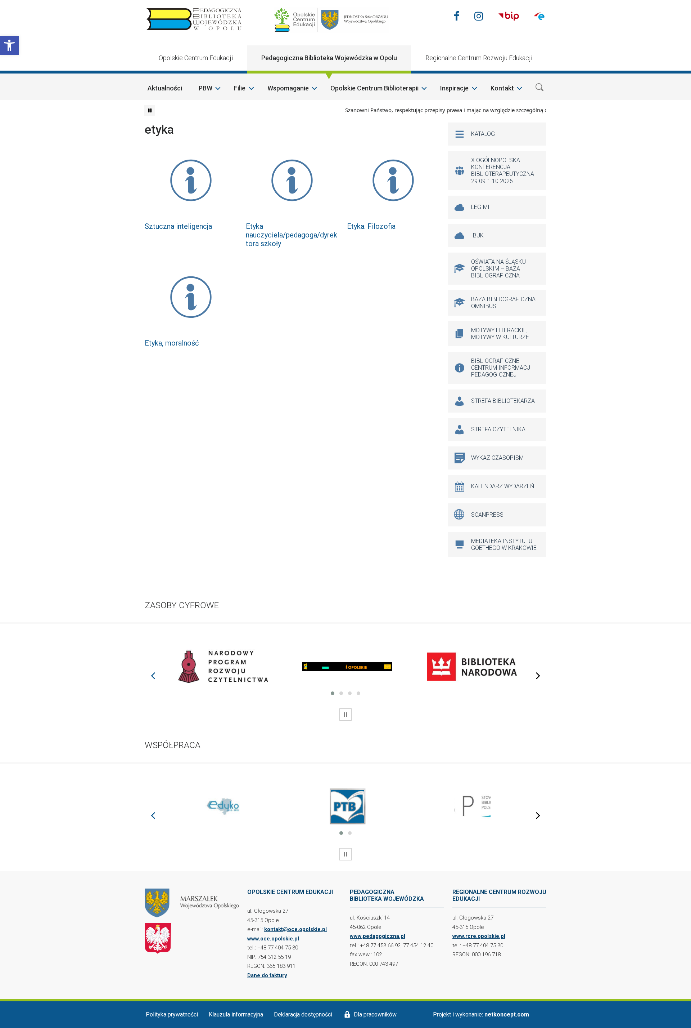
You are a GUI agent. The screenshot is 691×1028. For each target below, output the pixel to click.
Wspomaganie (288, 88)
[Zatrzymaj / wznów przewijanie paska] (149, 110)
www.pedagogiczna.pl (377, 936)
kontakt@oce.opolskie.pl (295, 929)
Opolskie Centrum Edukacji (196, 58)
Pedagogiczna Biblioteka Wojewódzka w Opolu (329, 58)
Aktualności (165, 88)
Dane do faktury (267, 975)
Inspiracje (454, 88)
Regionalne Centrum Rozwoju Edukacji (478, 58)
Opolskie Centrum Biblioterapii (374, 88)
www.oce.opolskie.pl (273, 938)
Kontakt (502, 88)
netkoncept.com (506, 1014)
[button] (9, 45)
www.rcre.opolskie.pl (478, 936)
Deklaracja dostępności (303, 1014)
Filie (239, 88)
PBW (205, 88)
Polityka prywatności (172, 1014)
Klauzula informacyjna (236, 1014)
